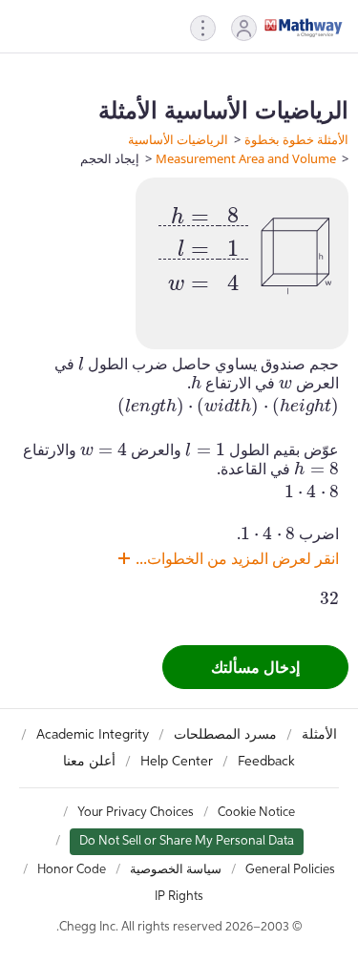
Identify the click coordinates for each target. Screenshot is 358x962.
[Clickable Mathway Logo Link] (303, 27)
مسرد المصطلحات (225, 735)
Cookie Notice (256, 812)
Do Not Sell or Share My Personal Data (186, 841)
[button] (244, 28)
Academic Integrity (92, 735)
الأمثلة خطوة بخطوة (296, 139)
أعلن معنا (89, 761)
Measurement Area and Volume (246, 158)
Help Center (176, 761)
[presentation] (203, 243)
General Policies (290, 870)
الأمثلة (319, 735)
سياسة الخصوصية (175, 870)
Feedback (266, 761)
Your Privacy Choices (135, 812)
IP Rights (179, 896)
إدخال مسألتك (255, 667)
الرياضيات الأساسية (178, 139)
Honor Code (71, 870)
